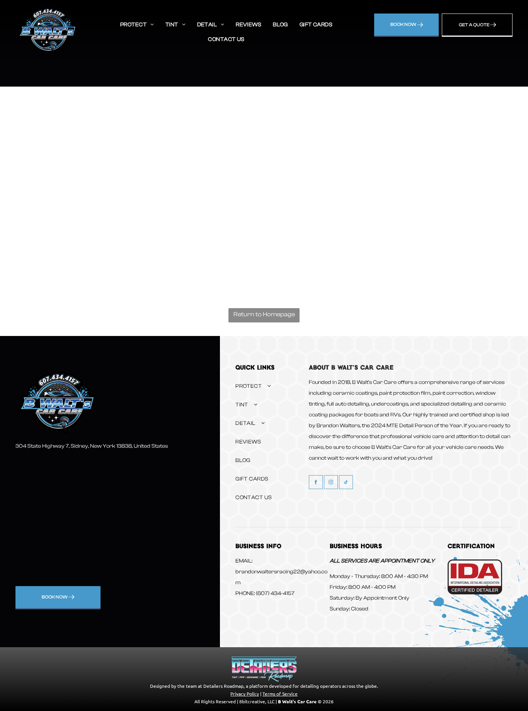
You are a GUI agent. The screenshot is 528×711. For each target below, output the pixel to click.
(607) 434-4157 (275, 593)
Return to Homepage (264, 314)
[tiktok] (346, 483)
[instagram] (331, 483)
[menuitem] (137, 24)
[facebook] (316, 483)
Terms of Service (280, 694)
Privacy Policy (244, 694)
